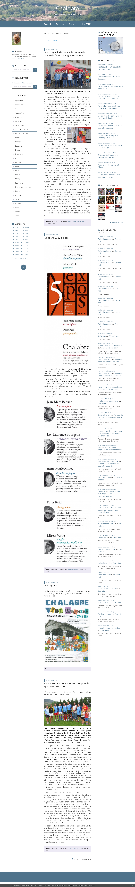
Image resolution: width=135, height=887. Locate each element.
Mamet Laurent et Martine (109, 628)
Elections (18, 150)
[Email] (23, 267)
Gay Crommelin (104, 359)
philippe (101, 491)
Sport (17, 216)
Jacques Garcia (104, 575)
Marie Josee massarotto (108, 401)
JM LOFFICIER (104, 477)
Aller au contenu (6, 2)
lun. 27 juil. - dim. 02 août (20, 243)
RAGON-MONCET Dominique (110, 387)
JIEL (99, 447)
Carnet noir (19, 121)
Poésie (17, 191)
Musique (18, 179)
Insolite (17, 166)
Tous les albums (117, 222)
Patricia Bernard (105, 508)
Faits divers (19, 154)
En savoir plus (90, 885)
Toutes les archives (19, 258)
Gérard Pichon (104, 415)
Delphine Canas (104, 239)
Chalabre (67, 8)
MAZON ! (86, 24)
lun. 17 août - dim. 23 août (21, 233)
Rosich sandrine (104, 614)
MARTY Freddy (104, 431)
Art (16, 109)
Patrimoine (19, 183)
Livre (17, 170)
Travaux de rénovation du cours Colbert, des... (110, 417)
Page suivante (86, 859)
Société (17, 212)
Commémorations (21, 129)
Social (17, 208)
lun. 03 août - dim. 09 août (21, 239)
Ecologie (18, 142)
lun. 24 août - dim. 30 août (21, 230)
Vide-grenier (51, 585)
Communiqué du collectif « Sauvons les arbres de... (110, 433)
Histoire (18, 162)
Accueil (47, 24)
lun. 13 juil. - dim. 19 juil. (20, 249)
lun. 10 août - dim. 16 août (21, 236)
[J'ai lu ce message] (133, 885)
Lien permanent (52, 221)
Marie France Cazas (106, 524)
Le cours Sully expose (56, 237)
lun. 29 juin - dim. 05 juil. (20, 255)
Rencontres (19, 195)
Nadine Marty (104, 603)
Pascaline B (103, 538)
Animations (19, 105)
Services (18, 203)
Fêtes (17, 158)
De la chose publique (22, 133)
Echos (17, 138)
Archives (60, 24)
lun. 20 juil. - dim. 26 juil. (20, 245)
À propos (73, 24)
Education (18, 146)
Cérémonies (19, 125)
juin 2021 (47, 33)
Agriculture (19, 101)
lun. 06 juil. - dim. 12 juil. (20, 252)
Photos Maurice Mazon (23, 187)
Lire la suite (21, 58)
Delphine (102, 336)
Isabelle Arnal (104, 563)
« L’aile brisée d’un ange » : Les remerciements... (109, 493)
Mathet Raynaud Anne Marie (110, 345)
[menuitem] (47, 24)
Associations (19, 113)
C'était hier (19, 117)
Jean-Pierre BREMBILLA (108, 461)
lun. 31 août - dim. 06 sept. (21, 227)
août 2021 (67, 33)
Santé (17, 199)
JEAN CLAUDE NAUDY (107, 589)
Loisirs (17, 175)
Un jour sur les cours (109, 348)
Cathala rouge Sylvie (106, 549)
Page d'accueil (56, 33)
